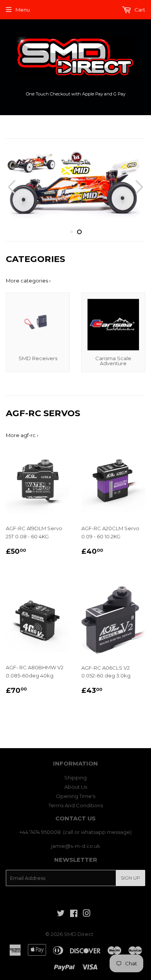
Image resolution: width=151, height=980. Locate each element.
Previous (10, 187)
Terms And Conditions (75, 805)
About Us (75, 787)
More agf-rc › (22, 435)
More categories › (28, 280)
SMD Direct (78, 934)
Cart (139, 10)
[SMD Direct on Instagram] (87, 914)
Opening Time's (75, 796)
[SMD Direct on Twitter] (61, 914)
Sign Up (130, 878)
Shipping (75, 777)
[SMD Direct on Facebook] (74, 914)
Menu (22, 10)
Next (140, 187)
